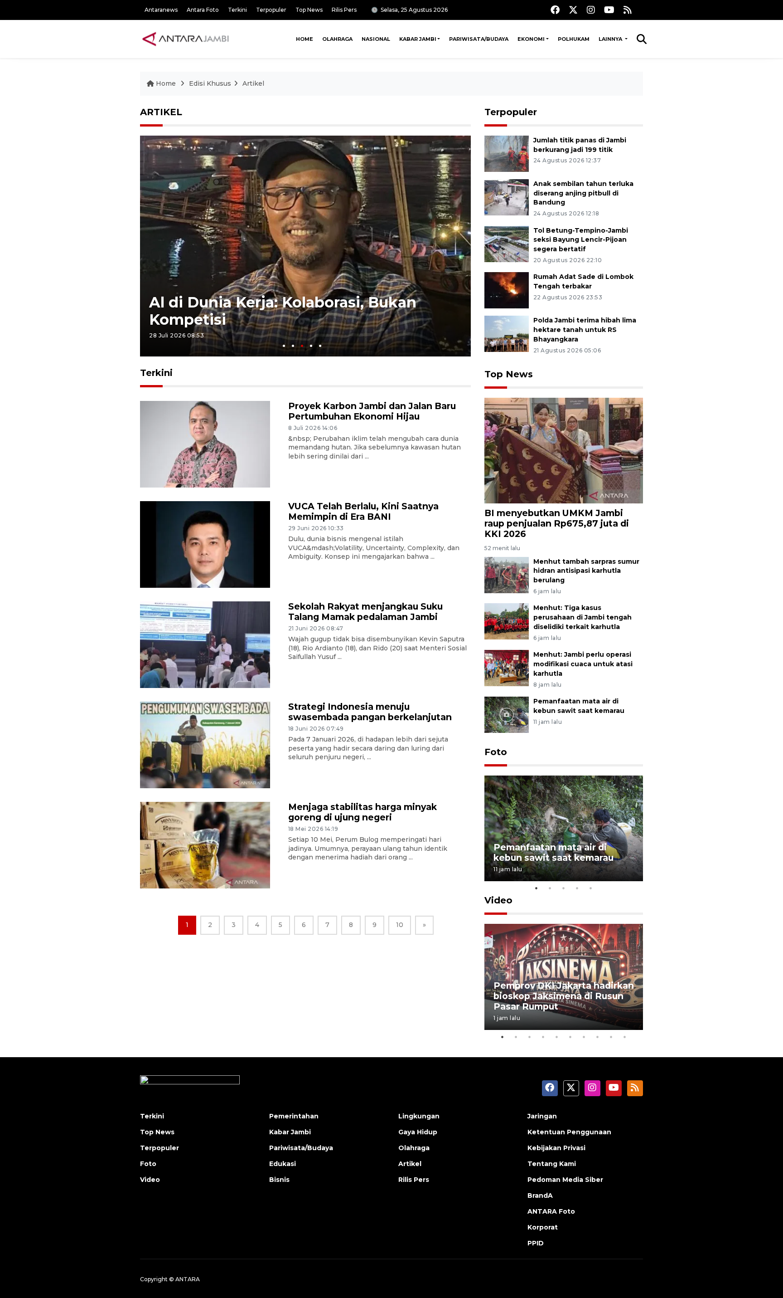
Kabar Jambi (417, 39)
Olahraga (337, 39)
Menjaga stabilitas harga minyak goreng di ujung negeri (362, 812)
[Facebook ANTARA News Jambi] (555, 9)
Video (498, 900)
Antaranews (161, 9)
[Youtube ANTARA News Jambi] (609, 9)
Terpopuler (271, 9)
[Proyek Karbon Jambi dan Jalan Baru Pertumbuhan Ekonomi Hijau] (205, 443)
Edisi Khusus (210, 83)
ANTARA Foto (551, 1211)
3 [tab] (302, 346)
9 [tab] (611, 1036)
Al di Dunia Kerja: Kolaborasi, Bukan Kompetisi (282, 310)
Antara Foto (203, 9)
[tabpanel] (305, 246)
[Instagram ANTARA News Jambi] (591, 9)
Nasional (376, 39)
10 (399, 925)
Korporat (542, 1227)
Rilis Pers (344, 9)
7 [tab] (584, 1036)
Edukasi (282, 1164)
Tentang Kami (551, 1164)
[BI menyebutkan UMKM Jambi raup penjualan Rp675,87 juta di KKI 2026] (563, 450)
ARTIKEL (161, 112)
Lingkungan (419, 1116)
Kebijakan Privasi (556, 1148)
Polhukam (574, 39)
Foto (495, 752)
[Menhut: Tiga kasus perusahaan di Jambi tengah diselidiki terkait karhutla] (506, 621)
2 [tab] (293, 346)
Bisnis (279, 1180)
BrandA (540, 1195)
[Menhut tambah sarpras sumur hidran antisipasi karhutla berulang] (506, 574)
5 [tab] (320, 346)
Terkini (237, 9)
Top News (309, 9)
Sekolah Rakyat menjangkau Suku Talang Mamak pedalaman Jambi (365, 611)
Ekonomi (531, 39)
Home (304, 39)
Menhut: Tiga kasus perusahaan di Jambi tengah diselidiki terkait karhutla (582, 617)
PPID (535, 1243)
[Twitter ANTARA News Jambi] (573, 9)
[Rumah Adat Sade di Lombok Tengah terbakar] (506, 290)
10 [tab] (624, 1036)
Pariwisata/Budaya (478, 39)
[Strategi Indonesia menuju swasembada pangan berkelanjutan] (205, 744)
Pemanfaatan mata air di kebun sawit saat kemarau (553, 852)
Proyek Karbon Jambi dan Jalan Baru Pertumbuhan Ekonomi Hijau (372, 411)
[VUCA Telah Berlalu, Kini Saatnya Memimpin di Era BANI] (205, 544)
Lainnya (611, 39)
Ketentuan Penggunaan (569, 1132)
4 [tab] (311, 346)
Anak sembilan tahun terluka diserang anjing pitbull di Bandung (583, 193)
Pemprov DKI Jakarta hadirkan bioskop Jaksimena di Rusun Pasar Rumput (563, 996)
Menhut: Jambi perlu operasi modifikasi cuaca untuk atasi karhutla (583, 664)
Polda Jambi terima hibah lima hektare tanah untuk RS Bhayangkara (584, 329)
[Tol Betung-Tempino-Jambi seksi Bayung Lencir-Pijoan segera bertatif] (506, 243)
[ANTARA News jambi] (185, 39)
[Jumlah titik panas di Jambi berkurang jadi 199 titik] (506, 153)
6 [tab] (570, 1036)
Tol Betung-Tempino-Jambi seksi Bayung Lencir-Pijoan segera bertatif (580, 240)
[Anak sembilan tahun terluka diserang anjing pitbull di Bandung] (506, 196)
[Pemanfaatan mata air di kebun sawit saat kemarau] (506, 714)
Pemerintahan (294, 1116)
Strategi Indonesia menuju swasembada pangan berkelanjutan (370, 711)
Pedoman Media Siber (565, 1180)
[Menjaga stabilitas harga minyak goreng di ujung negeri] (205, 844)
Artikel (253, 83)
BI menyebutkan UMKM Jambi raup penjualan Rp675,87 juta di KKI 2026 (556, 523)
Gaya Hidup (417, 1132)
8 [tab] (597, 1036)
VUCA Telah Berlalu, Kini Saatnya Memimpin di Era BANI (363, 511)
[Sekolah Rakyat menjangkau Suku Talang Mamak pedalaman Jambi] (205, 644)
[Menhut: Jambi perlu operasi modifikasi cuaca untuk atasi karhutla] (506, 667)
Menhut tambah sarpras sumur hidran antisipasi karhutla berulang (586, 571)
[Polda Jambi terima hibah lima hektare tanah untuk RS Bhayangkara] (506, 333)
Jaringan (542, 1116)
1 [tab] (284, 346)
